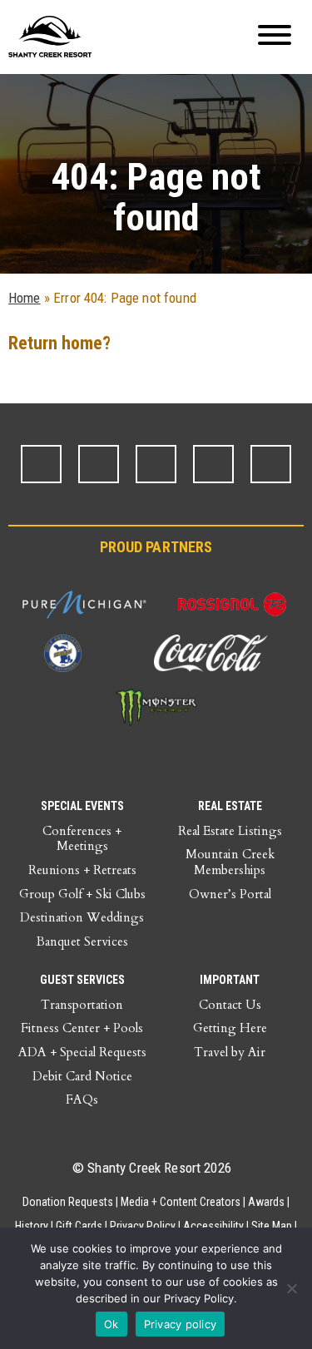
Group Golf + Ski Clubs (82, 894)
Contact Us (230, 1004)
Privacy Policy (143, 1226)
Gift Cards (79, 1226)
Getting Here (230, 1028)
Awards (266, 1201)
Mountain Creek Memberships (230, 862)
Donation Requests (67, 1201)
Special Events (82, 806)
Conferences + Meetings (81, 839)
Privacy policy (180, 1324)
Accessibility (213, 1226)
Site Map (271, 1226)
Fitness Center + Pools (82, 1028)
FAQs (82, 1099)
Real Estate (230, 806)
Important (230, 979)
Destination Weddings (82, 917)
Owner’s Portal (230, 894)
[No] (291, 1288)
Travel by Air (229, 1052)
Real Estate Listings (230, 831)
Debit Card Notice (82, 1076)
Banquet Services (82, 941)
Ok (111, 1324)
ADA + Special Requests (82, 1052)
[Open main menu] (274, 37)
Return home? (59, 343)
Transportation (82, 1004)
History (31, 1226)
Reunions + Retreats (82, 870)
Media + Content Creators (180, 1201)
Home (24, 297)
